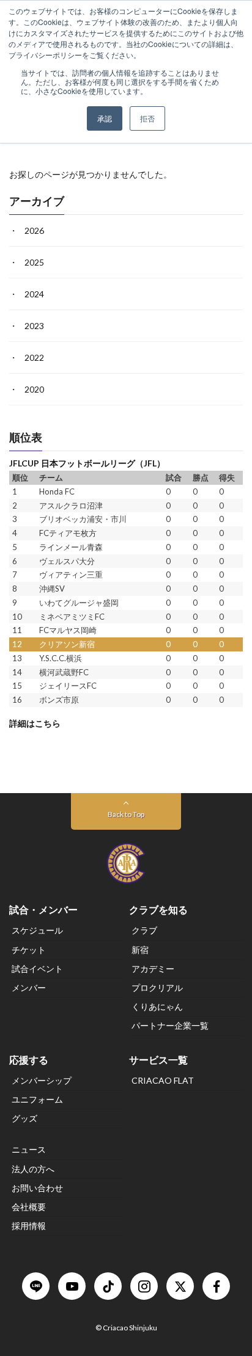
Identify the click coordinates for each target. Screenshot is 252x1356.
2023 (34, 326)
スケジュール (37, 930)
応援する (28, 1059)
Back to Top (126, 814)
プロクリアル (157, 987)
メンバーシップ (42, 1080)
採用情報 (29, 1225)
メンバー (29, 987)
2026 (34, 231)
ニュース (29, 1149)
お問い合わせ (37, 1188)
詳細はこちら (35, 723)
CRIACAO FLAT (163, 1080)
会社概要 (29, 1207)
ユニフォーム (37, 1099)
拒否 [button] (147, 118)
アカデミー (153, 968)
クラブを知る (158, 909)
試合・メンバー (43, 909)
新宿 (140, 949)
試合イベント (37, 968)
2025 (34, 263)
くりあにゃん (157, 1006)
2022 (34, 358)
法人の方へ (33, 1169)
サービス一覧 (158, 1059)
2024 (34, 294)
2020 (34, 390)
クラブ (144, 930)
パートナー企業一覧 (170, 1025)
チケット (29, 949)
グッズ (24, 1118)
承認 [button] (104, 118)
